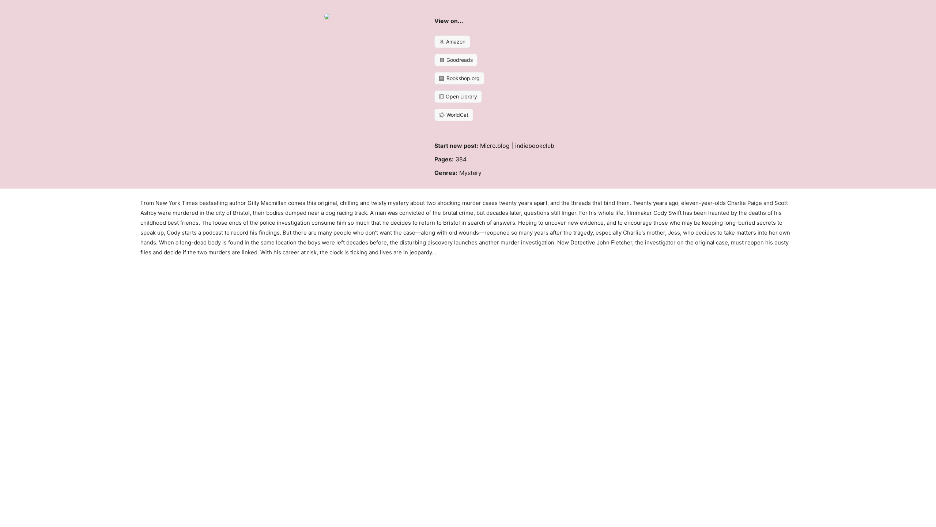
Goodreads (459, 60)
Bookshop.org (462, 78)
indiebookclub (534, 145)
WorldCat (456, 115)
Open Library (460, 96)
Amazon (455, 41)
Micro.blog (495, 145)
